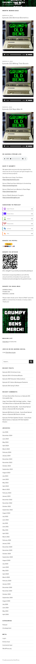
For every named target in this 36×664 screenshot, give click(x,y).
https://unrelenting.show (10, 185)
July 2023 (5, 476)
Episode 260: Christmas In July (12, 372)
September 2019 (8, 597)
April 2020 (6, 574)
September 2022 (8, 510)
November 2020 (7, 550)
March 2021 (6, 537)
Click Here (6, 341)
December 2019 (7, 587)
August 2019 (6, 601)
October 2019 (7, 594)
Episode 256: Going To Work (11, 385)
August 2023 (6, 472)
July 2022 (5, 516)
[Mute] (26, 54)
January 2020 (6, 584)
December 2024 (7, 435)
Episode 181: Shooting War (16, 409)
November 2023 (7, 462)
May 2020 (5, 570)
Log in (4, 638)
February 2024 (7, 452)
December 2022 (7, 499)
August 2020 (6, 560)
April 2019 (6, 614)
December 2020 (7, 547)
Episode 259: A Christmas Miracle (13, 375)
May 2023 (5, 482)
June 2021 (5, 526)
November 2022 (7, 503)
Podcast (5, 625)
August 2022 (6, 513)
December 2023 (7, 459)
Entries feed (6, 642)
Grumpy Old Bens (14, 2)
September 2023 (8, 469)
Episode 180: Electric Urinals (16, 414)
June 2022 (6, 520)
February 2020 (7, 580)
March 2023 (6, 489)
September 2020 (8, 557)
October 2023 (7, 466)
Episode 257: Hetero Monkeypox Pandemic (15, 382)
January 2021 (6, 543)
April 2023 (6, 486)
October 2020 (7, 553)
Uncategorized (7, 628)
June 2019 (6, 607)
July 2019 (5, 604)
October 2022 (7, 506)
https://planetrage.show (10, 191)
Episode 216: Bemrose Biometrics (15, 18)
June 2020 (6, 567)
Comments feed (7, 645)
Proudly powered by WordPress (11, 660)
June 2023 (6, 479)
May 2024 (5, 442)
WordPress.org (7, 648)
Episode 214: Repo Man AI (12, 109)
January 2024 (6, 455)
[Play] (5, 54)
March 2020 (6, 577)
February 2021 (7, 540)
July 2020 (5, 564)
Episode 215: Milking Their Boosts (15, 64)
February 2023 (7, 493)
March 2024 (6, 449)
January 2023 (6, 496)
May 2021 (5, 530)
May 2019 (5, 611)
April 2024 (6, 445)
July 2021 (5, 523)
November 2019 (7, 591)
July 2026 (5, 432)
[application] (18, 54)
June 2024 (6, 439)
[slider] (30, 54)
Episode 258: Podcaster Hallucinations (14, 379)
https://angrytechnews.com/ (11, 179)
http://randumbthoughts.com (11, 197)
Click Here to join (11, 352)
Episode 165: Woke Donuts (22, 403)
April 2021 (6, 533)
